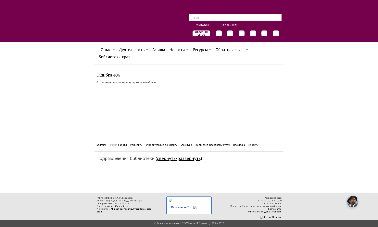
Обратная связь (201, 33)
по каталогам (202, 24)
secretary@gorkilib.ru (116, 206)
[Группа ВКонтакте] (219, 33)
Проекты (253, 145)
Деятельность (132, 49)
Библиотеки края (114, 56)
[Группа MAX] (242, 33)
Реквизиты (136, 145)
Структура (186, 145)
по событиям (229, 24)
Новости (177, 49)
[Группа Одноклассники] (230, 33)
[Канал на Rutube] (264, 33)
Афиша (158, 49)
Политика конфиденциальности (264, 211)
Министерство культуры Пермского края (123, 210)
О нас (104, 49)
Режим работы (118, 145)
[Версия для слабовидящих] (276, 33)
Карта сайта (275, 208)
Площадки (239, 145)
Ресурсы (200, 49)
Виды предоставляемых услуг (212, 145)
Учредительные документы (161, 145)
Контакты (101, 145)
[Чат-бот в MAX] (253, 33)
